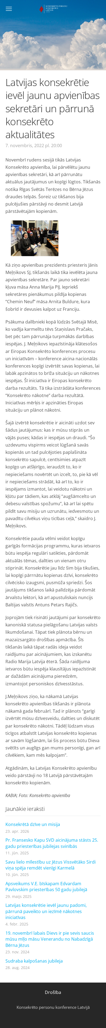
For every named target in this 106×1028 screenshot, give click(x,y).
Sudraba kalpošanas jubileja (34, 961)
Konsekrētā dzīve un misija (32, 824)
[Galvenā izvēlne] (8, 8)
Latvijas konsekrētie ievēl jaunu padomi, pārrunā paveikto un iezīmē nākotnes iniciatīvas (46, 911)
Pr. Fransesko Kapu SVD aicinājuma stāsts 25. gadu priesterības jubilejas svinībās (51, 843)
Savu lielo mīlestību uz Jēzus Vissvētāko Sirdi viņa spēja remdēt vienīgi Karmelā (50, 865)
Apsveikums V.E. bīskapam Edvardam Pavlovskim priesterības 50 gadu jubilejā (46, 887)
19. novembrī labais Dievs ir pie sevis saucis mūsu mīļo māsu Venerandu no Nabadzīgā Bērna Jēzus (49, 939)
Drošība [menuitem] (53, 992)
